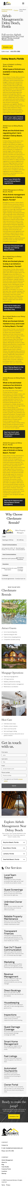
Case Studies (5, 1167)
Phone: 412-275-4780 (8, 1151)
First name (5, 752)
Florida (16, 10)
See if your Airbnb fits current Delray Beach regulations (12, 181)
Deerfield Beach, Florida (11, 859)
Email (3, 765)
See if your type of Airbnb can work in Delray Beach (13, 118)
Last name (4, 759)
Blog (3, 1164)
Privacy (8, 1185)
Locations (4, 1171)
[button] (23, 3)
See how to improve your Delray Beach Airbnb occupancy (13, 502)
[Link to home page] (8, 3)
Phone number (6, 772)
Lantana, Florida (8, 854)
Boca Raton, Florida (9, 848)
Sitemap (4, 1173)
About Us (4, 1162)
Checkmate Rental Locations (7, 10)
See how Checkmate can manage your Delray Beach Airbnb (13, 248)
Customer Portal (6, 1169)
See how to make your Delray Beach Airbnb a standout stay (12, 307)
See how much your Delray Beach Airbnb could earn (11, 434)
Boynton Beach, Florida (11, 842)
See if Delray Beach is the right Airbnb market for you (13, 369)
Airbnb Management (7, 1160)
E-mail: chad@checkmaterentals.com (12, 1148)
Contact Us (5, 1145)
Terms (3, 1185)
